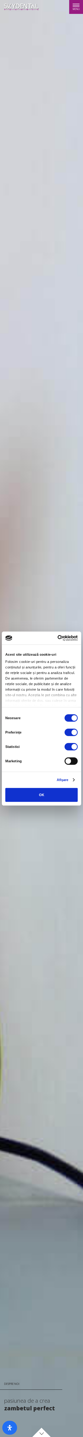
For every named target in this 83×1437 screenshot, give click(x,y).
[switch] (71, 732)
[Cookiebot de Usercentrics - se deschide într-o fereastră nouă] (58, 638)
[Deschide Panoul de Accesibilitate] (9, 1428)
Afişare (62, 780)
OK (41, 795)
